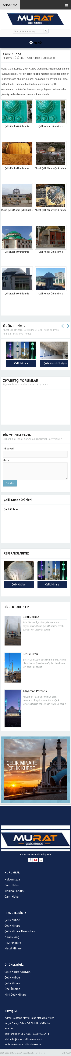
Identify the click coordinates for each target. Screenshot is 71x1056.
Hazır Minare (13, 942)
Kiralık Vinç (12, 937)
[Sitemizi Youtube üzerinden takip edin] (35, 860)
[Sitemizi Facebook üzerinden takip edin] (30, 860)
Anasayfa (7, 57)
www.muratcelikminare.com (26, 1044)
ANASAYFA (10, 5)
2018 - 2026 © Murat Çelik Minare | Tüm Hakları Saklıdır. (22, 1053)
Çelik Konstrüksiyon (33, 363)
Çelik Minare (52, 584)
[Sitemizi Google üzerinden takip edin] (41, 860)
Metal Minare (13, 948)
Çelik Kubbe (34, 57)
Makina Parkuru (14, 891)
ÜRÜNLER (21, 57)
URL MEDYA (66, 1053)
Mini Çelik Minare (16, 994)
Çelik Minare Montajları (20, 931)
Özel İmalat (12, 989)
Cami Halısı (12, 885)
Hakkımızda (12, 879)
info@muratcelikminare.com (26, 1039)
